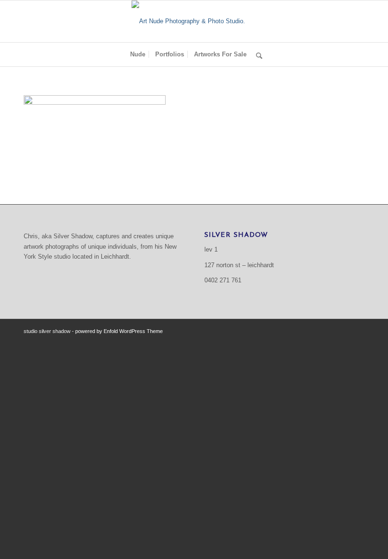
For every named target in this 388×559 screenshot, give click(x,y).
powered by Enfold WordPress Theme (119, 331)
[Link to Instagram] (357, 331)
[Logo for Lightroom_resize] (194, 21)
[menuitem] (137, 54)
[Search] (256, 54)
